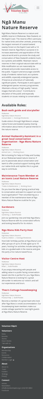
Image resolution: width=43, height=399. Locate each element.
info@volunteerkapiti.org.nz (12, 388)
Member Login (7, 360)
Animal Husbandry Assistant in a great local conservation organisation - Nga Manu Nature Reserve (21, 140)
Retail (4, 266)
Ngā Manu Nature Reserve (11, 116)
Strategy (5, 374)
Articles (4, 383)
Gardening (6, 215)
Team (4, 369)
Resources (5, 355)
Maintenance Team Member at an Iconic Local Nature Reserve (20, 177)
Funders (5, 371)
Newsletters (6, 386)
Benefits (5, 336)
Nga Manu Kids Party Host (17, 230)
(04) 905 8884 (27, 388)
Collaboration (7, 357)
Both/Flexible (16, 215)
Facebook (5, 390)
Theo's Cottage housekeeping (19, 290)
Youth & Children (8, 238)
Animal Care (6, 152)
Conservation (7, 118)
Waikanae (5, 113)
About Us (5, 367)
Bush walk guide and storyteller (21, 110)
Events (4, 353)
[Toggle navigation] (38, 7)
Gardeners (8, 206)
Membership (6, 350)
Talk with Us (6, 343)
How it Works (6, 341)
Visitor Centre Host (13, 258)
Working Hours (18, 152)
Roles (4, 334)
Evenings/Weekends (21, 118)
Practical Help (7, 298)
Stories (4, 339)
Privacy (4, 376)
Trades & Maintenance (10, 186)
